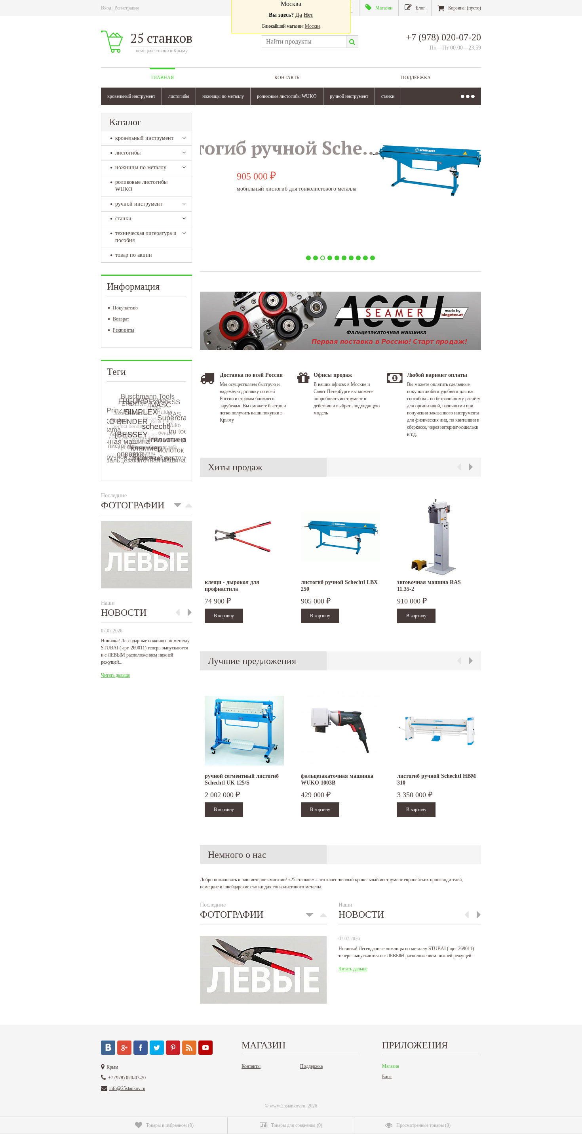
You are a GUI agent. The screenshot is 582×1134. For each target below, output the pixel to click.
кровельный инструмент (131, 96)
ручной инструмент (349, 96)
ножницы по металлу (223, 96)
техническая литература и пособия (146, 236)
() (170, 1125)
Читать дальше (115, 675)
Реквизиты (123, 330)
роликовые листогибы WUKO (287, 96)
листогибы (178, 96)
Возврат (121, 319)
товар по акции (133, 255)
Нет (308, 15)
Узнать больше (258, 235)
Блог (387, 1076)
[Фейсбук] (140, 1047)
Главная (162, 77)
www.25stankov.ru (287, 1106)
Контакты (287, 77)
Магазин (390, 1066)
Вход (106, 8)
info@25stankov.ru (127, 1088)
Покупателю (125, 308)
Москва (312, 26)
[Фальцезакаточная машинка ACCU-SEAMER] (340, 348)
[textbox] (304, 41)
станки (387, 96)
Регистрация (126, 8)
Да (298, 15)
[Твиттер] (157, 1047)
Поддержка (416, 77)
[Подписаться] (189, 1047)
